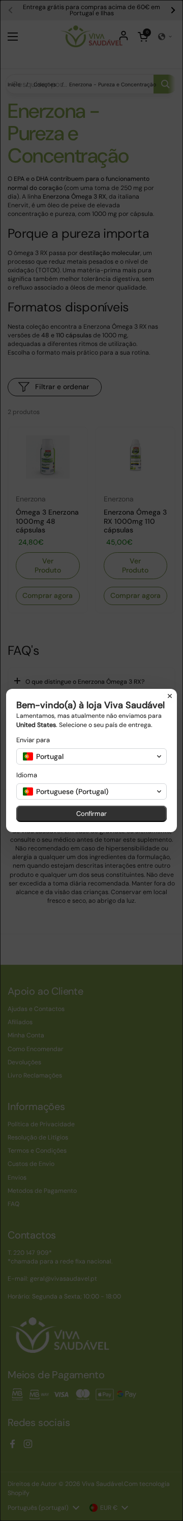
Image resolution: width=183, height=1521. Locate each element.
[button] (91, 756)
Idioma (26, 775)
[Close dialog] (170, 696)
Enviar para (33, 740)
